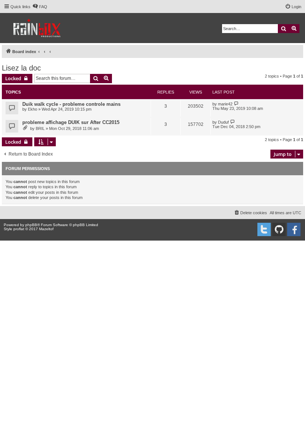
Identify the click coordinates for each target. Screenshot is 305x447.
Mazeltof (46, 229)
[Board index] (37, 28)
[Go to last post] (236, 103)
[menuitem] (39, 6)
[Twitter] (264, 229)
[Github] (279, 229)
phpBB (31, 225)
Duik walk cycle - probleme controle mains (71, 104)
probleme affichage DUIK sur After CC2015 (70, 122)
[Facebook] (294, 229)
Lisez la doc (21, 68)
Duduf (223, 122)
